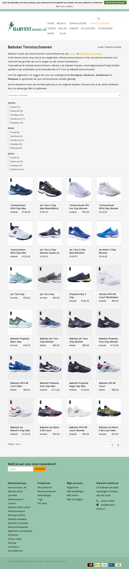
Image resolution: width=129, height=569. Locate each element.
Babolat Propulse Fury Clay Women (108, 340)
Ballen (62, 28)
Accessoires (88, 28)
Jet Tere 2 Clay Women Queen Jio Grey (49, 251)
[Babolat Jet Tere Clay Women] (49, 322)
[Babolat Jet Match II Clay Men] (20, 411)
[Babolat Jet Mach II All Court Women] (49, 411)
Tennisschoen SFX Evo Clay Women (79, 207)
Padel (50, 33)
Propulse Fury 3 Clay (77, 296)
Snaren (74, 28)
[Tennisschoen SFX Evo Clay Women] (79, 189)
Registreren (73, 487)
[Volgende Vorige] (118, 445)
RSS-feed (42, 503)
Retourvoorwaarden (18, 526)
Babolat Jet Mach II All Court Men (108, 429)
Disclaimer (13, 534)
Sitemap (12, 542)
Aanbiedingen (44, 495)
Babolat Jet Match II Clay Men (20, 429)
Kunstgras (17, 115)
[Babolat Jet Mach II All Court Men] (108, 411)
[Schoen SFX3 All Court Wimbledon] (108, 278)
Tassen (51, 28)
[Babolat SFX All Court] (108, 367)
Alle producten (44, 487)
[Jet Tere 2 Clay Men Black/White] (49, 189)
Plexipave (17, 122)
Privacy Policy (15, 538)
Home (50, 23)
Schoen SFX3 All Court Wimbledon (108, 296)
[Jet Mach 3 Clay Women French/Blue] (108, 233)
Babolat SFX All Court (107, 384)
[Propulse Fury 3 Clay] (79, 278)
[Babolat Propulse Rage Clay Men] (79, 367)
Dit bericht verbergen (115, 3)
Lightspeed (61, 561)
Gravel (15, 107)
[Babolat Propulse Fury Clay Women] (108, 322)
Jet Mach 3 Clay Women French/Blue (107, 251)
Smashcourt (18, 118)
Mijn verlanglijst (75, 499)
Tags (39, 499)
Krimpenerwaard (16, 511)
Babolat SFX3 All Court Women (78, 429)
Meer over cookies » (65, 6)
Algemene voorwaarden (20, 530)
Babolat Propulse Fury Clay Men (49, 384)
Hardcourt (16, 111)
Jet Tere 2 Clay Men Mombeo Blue (77, 251)
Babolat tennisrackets (91, 53)
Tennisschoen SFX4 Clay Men (18, 207)
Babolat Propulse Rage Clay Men (78, 384)
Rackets (61, 23)
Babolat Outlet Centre (19, 507)
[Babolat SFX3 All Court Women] (79, 411)
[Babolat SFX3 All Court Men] (20, 367)
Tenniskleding (78, 23)
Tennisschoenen (99, 23)
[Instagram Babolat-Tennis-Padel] (118, 464)
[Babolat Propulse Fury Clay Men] (49, 367)
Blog (63, 33)
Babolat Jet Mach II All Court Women (49, 429)
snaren (72, 53)
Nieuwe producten (46, 491)
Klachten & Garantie (18, 523)
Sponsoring (105, 28)
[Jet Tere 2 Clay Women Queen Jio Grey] (49, 233)
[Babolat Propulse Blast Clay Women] (20, 322)
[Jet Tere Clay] (20, 278)
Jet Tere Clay (17, 294)
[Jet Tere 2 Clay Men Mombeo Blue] (79, 233)
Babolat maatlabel (17, 519)
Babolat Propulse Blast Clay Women (19, 340)
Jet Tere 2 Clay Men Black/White (49, 207)
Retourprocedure (16, 515)
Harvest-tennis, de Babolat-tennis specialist (17, 491)
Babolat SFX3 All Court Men (19, 384)
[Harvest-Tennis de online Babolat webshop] (27, 26)
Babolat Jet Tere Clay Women (49, 340)
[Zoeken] (97, 18)
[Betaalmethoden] (90, 564)
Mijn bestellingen (75, 491)
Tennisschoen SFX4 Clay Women (108, 207)
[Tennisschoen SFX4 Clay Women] (108, 189)
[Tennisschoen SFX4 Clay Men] (20, 189)
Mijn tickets (73, 495)
